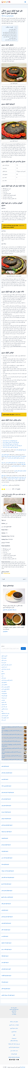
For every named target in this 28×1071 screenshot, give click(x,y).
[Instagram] (14, 1059)
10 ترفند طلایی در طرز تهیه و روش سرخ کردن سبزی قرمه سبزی (12, 606)
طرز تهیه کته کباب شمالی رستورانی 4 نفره (11, 442)
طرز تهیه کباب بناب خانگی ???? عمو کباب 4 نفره (12, 445)
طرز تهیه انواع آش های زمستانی (6, 890)
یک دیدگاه (14, 610)
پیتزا (2, 711)
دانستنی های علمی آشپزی (6, 665)
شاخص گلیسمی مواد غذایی (7, 680)
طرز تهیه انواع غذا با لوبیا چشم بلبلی (7, 792)
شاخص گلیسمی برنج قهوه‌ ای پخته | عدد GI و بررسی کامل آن (11, 727)
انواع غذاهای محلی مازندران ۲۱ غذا (12, 458)
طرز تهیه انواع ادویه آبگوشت (6, 975)
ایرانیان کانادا (3, 658)
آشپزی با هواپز (4, 656)
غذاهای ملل (3, 691)
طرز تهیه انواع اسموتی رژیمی (6, 805)
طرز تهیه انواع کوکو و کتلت (21, 450)
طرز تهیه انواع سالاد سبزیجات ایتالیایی (7, 995)
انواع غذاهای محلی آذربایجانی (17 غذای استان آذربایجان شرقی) (13, 455)
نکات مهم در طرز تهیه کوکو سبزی (10, 37)
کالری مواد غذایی (4, 715)
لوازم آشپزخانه (4, 696)
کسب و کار (3, 720)
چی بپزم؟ (14, 1012)
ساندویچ (3, 673)
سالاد (2, 671)
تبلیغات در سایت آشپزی (14, 1025)
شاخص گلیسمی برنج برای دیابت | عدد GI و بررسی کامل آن (11, 752)
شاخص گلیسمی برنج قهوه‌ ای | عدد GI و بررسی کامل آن (11, 731)
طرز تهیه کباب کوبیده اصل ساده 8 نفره (10, 447)
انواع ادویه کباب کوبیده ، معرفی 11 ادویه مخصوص (13, 478)
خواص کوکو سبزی (12, 38)
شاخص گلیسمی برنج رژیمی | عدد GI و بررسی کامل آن (12, 759)
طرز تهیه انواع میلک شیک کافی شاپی (7, 877)
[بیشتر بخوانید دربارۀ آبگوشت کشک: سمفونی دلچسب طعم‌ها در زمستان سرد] (14, 619)
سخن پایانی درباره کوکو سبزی (10, 40)
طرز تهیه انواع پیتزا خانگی (5, 988)
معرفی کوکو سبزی (12, 29)
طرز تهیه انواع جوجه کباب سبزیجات (7, 871)
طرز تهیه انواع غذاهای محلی (11, 463)
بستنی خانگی (4, 660)
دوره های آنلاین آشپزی (14, 1009)
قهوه (14, 1035)
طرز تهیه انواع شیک (4, 851)
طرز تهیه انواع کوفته (4, 956)
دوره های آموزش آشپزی (16, 466)
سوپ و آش (3, 678)
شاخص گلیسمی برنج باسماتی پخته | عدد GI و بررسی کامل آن (11, 749)
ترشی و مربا (3, 662)
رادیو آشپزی (14, 1011)
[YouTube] (18, 1059)
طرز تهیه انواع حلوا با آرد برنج (6, 884)
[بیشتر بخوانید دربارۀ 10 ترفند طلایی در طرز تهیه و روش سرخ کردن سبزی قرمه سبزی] (14, 596)
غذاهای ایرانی (9, 610)
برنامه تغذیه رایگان (14, 1040)
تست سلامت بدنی (14, 1050)
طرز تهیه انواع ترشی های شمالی (6, 772)
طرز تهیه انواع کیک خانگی (5, 929)
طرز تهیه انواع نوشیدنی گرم (6, 799)
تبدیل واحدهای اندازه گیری (14, 1047)
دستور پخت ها (14, 1008)
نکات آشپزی (5, 610)
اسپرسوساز (14, 1038)
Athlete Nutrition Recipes (14, 1057)
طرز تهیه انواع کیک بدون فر (6, 812)
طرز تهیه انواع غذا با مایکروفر (6, 943)
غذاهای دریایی (4, 684)
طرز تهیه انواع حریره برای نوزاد (6, 831)
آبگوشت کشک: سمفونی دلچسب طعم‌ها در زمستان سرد (13, 628)
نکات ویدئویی (4, 704)
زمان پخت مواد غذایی (5, 669)
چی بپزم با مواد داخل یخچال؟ (14, 1044)
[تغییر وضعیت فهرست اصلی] (25, 2)
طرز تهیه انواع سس (4, 936)
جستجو (2, 646)
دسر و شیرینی (4, 667)
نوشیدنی (3, 700)
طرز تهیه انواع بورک (4, 838)
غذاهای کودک (4, 693)
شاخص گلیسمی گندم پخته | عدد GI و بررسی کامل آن (12, 738)
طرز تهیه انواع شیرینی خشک (6, 786)
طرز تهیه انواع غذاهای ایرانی (6, 923)
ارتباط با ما (14, 1014)
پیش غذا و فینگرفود (5, 713)
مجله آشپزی (14, 1031)
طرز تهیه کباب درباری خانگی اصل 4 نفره (10, 444)
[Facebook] (10, 1059)
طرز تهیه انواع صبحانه (5, 864)
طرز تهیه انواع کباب (21, 463)
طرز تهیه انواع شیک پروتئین (6, 818)
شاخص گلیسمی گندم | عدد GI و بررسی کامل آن (10, 741)
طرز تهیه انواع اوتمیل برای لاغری (6, 825)
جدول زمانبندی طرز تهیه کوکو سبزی (9, 32)
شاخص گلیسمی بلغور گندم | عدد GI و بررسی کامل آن (12, 734)
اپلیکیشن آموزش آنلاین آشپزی (20, 471)
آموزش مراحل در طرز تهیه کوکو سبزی (9, 35)
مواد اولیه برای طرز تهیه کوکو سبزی (9, 34)
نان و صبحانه (4, 698)
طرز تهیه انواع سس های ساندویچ (7, 897)
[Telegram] (16, 1059)
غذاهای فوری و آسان (5, 689)
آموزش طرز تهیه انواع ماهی (6, 969)
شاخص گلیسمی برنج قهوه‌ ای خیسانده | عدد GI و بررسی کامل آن (11, 745)
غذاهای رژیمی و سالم (5, 687)
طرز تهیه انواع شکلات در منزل (6, 949)
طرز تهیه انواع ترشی (4, 910)
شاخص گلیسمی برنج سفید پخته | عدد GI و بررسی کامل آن (11, 756)
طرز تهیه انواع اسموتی (5, 766)
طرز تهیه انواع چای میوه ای (6, 844)
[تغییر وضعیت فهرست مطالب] (15, 27)
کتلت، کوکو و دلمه (5, 718)
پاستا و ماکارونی (4, 709)
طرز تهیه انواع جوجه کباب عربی (6, 858)
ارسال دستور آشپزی (14, 1028)
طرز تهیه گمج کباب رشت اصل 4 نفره (10, 441)
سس (2, 676)
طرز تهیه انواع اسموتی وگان (6, 903)
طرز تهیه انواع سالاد (4, 982)
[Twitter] (12, 1059)
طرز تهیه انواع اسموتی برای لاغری (7, 916)
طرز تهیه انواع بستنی (4, 962)
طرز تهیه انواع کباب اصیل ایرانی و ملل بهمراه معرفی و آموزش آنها (13, 476)
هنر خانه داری (4, 707)
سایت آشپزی (5, 485)
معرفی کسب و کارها (14, 1021)
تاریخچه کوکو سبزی (12, 31)
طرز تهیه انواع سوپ (4, 779)
